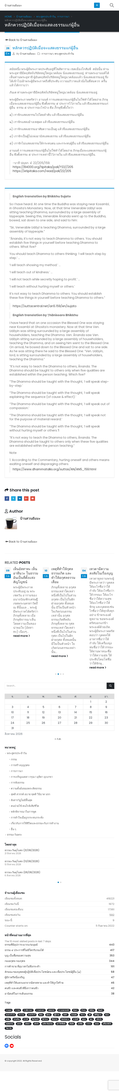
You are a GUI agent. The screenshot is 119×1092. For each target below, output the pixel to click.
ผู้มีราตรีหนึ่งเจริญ (14, 977)
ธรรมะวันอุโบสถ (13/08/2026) (22, 861)
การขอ (17, 1010)
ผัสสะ (41, 1015)
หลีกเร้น (99, 1019)
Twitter (13, 498)
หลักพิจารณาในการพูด (23, 811)
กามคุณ (8, 1010)
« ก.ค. (58, 739)
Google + (26, 498)
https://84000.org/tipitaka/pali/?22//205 (43, 167)
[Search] (110, 686)
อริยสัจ (71, 1024)
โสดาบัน (9, 1028)
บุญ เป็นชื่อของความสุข (18, 955)
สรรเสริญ (17, 1019)
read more (20, 636)
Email (32, 498)
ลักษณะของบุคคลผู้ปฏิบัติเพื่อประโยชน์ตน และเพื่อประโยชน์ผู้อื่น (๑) (43, 972)
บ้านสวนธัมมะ (28, 53)
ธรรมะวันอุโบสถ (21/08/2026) (22, 850)
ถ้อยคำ (100, 1010)
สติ (90, 1015)
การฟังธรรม (17, 782)
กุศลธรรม (51, 1010)
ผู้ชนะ (48, 1015)
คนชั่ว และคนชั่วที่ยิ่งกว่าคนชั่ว (21, 988)
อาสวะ (88, 1024)
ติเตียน (92, 1010)
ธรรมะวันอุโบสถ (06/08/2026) (22, 872)
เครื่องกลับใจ (107, 1024)
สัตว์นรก (45, 1019)
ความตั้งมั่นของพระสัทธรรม (26, 788)
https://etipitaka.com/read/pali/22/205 (42, 171)
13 (59, 712)
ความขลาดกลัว (63, 1010)
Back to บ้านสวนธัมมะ (22, 40)
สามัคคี (75, 1019)
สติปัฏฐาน (97, 1015)
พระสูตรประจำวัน (64, 53)
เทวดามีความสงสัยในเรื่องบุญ (101, 571)
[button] (97, 5)
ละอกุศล (74, 1015)
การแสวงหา (40, 1010)
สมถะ (107, 1015)
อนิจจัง (36, 1024)
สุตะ (91, 1019)
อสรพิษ (80, 1024)
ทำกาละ (21, 1015)
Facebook (7, 498)
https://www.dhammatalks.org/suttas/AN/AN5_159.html (54, 469)
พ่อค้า (65, 1015)
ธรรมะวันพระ (14, 834)
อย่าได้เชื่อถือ (61, 1024)
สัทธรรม (54, 1019)
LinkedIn (20, 498)
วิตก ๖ (83, 1015)
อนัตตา (27, 1024)
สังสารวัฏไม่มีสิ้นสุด (21, 800)
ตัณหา (75, 1010)
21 (75, 717)
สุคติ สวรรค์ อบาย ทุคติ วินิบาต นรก (30, 794)
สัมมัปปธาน (65, 1019)
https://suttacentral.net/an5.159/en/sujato (45, 306)
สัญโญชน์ (35, 1019)
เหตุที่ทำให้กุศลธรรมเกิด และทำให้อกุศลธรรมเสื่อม (63, 575)
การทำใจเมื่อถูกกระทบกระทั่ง (27, 817)
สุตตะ (84, 1019)
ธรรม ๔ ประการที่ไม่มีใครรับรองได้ (24, 950)
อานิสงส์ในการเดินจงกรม (19, 993)
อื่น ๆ (13, 829)
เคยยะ (97, 1024)
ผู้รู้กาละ (57, 1015)
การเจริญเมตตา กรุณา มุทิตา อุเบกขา (32, 777)
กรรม (14, 759)
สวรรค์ (26, 1019)
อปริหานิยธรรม (47, 1024)
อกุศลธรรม (9, 1024)
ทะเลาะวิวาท (10, 1015)
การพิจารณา (28, 1010)
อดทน (19, 1024)
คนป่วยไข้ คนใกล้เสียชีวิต (25, 806)
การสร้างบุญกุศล (20, 765)
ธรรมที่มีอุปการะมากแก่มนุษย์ (21, 945)
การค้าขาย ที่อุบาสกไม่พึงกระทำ (22, 966)
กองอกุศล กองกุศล (15, 961)
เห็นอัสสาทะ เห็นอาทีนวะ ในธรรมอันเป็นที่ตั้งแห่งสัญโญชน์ (25, 575)
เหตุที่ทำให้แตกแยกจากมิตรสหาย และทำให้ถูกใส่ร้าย (34, 983)
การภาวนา (47, 53)
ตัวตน (84, 1010)
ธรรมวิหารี (31, 1015)
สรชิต (8, 1019)
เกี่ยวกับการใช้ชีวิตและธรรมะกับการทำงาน (35, 823)
